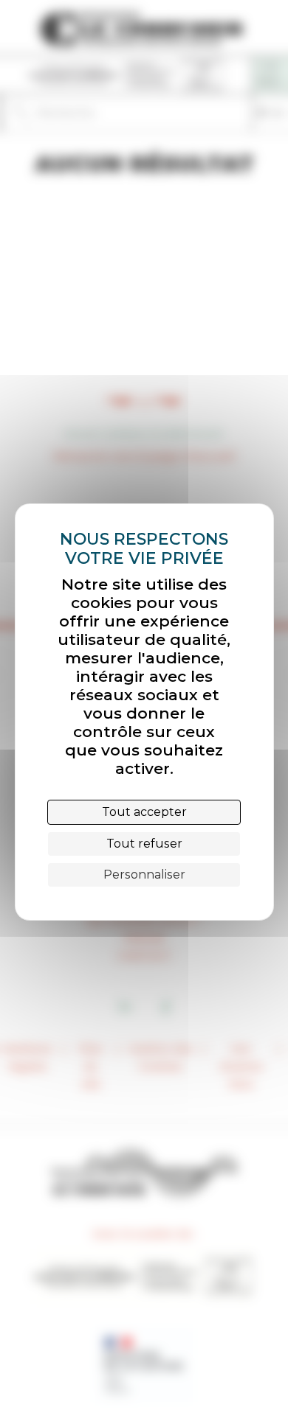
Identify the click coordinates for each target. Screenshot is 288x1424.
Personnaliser (144, 875)
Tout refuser (144, 844)
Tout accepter (144, 812)
